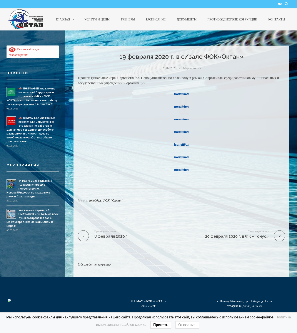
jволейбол (181, 144)
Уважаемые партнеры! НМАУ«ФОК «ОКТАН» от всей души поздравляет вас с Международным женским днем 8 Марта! (32, 218)
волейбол (181, 94)
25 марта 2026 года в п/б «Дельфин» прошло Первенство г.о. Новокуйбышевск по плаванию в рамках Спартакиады (29, 188)
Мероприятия (192, 68)
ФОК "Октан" (113, 200)
